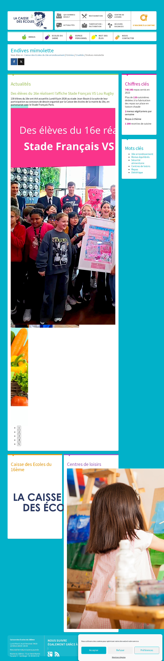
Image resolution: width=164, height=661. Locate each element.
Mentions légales (119, 657)
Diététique (137, 172)
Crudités (80, 55)
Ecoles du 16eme (57, 37)
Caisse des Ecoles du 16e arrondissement (30, 22)
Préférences (146, 650)
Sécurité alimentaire (137, 161)
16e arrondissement (142, 154)
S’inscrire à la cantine (144, 25)
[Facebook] (14, 61)
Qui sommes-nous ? (69, 16)
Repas (134, 169)
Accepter (93, 650)
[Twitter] (21, 61)
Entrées (70, 55)
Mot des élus (103, 37)
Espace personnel (81, 37)
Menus (32, 37)
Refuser (120, 650)
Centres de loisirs (140, 166)
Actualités (68, 25)
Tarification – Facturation (96, 25)
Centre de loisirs (119, 16)
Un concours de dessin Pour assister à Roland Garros (103, 93)
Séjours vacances (118, 25)
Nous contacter (128, 37)
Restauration (96, 16)
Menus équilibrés (140, 157)
